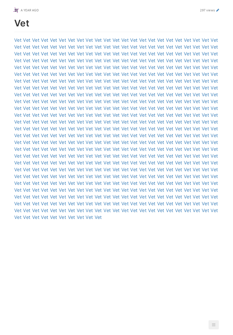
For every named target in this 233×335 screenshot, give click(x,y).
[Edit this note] (218, 10)
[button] (214, 324)
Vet (18, 40)
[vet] (11, 22)
